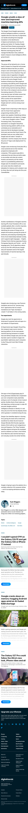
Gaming (3, 739)
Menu (1, 5)
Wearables (18, 736)
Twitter (9, 724)
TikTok (16, 724)
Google (19, 522)
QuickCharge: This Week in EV (8, 525)
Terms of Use (4, 798)
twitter (13, 506)
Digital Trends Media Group (8, 803)
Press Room (18, 792)
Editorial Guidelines (5, 762)
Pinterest (19, 724)
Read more (6, 584)
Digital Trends (8, 7)
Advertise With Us (5, 759)
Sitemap (18, 795)
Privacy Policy (19, 789)
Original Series (19, 748)
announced (20, 46)
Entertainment (4, 746)
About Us (3, 754)
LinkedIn (23, 724)
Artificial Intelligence (11, 522)
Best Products (19, 744)
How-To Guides (19, 746)
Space (17, 739)
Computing (4, 736)
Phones (3, 734)
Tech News (19, 525)
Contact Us (3, 757)
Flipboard (1, 728)
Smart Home (4, 744)
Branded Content (20, 758)
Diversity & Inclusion (6, 795)
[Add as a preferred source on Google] (4, 27)
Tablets (17, 734)
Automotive (4, 748)
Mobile (2, 522)
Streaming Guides (20, 741)
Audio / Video (4, 741)
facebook (10, 506)
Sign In (24, 5)
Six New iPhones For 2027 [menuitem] (16, 8)
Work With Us (4, 792)
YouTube (12, 724)
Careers (3, 789)
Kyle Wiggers (5, 25)
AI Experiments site (16, 393)
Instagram (5, 724)
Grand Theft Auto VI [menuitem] (5, 8)
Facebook (1, 724)
